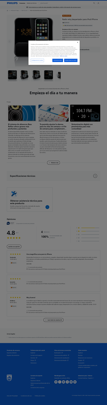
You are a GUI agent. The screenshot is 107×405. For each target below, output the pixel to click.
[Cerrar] (77, 42)
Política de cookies (63, 56)
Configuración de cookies (37, 60)
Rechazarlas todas (58, 60)
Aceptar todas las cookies (71, 60)
